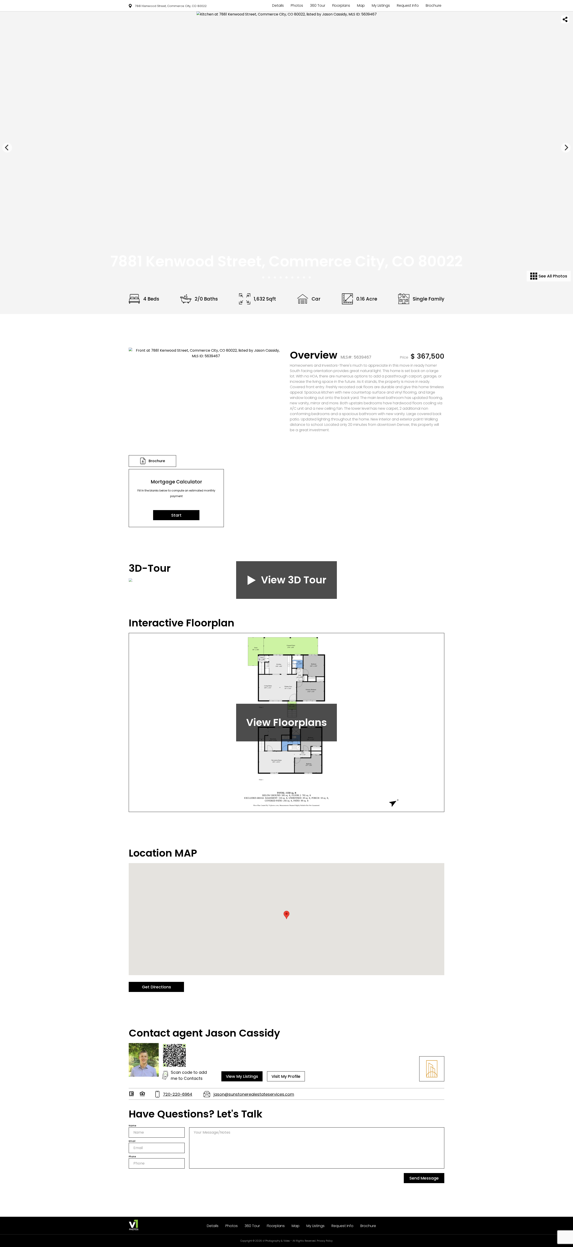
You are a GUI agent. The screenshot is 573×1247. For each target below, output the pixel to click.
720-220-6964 (177, 1094)
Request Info (408, 5)
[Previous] (7, 148)
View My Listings (242, 1076)
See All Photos (552, 276)
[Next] (566, 148)
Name (132, 1125)
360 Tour (317, 5)
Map (361, 5)
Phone (132, 1156)
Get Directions (156, 987)
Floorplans (341, 5)
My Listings (381, 5)
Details (278, 5)
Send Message (424, 1178)
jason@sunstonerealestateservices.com (254, 1094)
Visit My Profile (286, 1076)
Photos (297, 5)
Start (176, 515)
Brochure (433, 5)
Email (132, 1141)
